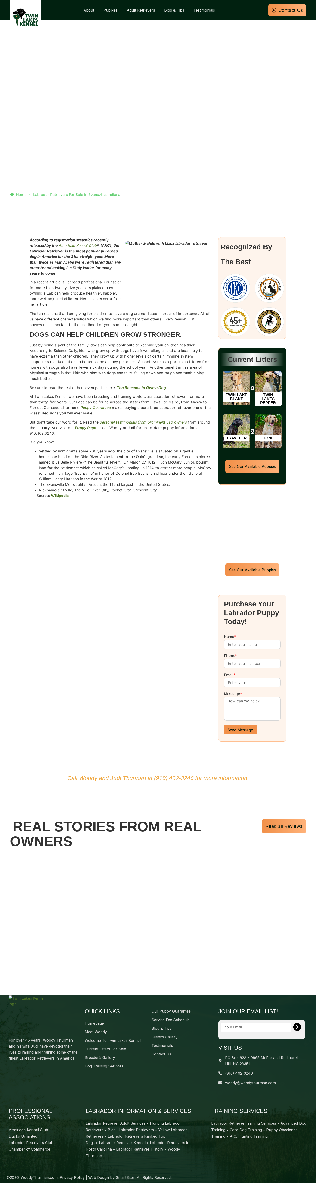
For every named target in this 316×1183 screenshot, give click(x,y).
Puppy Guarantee (96, 407)
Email (229, 675)
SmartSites (125, 1177)
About (88, 10)
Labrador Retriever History (139, 1149)
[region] (158, 923)
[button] (236, 397)
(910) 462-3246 (174, 778)
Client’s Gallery (164, 1037)
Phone (230, 656)
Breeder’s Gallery (100, 1057)
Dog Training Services (104, 1066)
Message (233, 694)
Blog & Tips (174, 10)
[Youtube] (29, 1069)
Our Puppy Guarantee (171, 1011)
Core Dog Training (246, 1129)
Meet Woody (96, 1031)
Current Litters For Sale (105, 1049)
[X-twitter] (20, 1069)
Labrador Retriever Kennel (122, 1142)
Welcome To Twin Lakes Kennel (113, 1040)
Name (230, 637)
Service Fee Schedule (171, 1019)
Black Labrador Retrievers (131, 1129)
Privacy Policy (72, 1177)
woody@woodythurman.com (250, 1082)
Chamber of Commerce (29, 1149)
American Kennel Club (78, 245)
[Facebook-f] (11, 1069)
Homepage (94, 1023)
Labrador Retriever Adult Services (116, 1123)
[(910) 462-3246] (220, 1073)
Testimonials (204, 10)
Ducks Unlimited (23, 1136)
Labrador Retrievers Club (31, 1142)
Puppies (110, 10)
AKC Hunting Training (249, 1136)
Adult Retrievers (141, 10)
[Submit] (297, 1027)
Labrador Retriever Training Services (243, 1123)
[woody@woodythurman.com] (220, 1082)
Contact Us (161, 1054)
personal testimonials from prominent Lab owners (143, 422)
